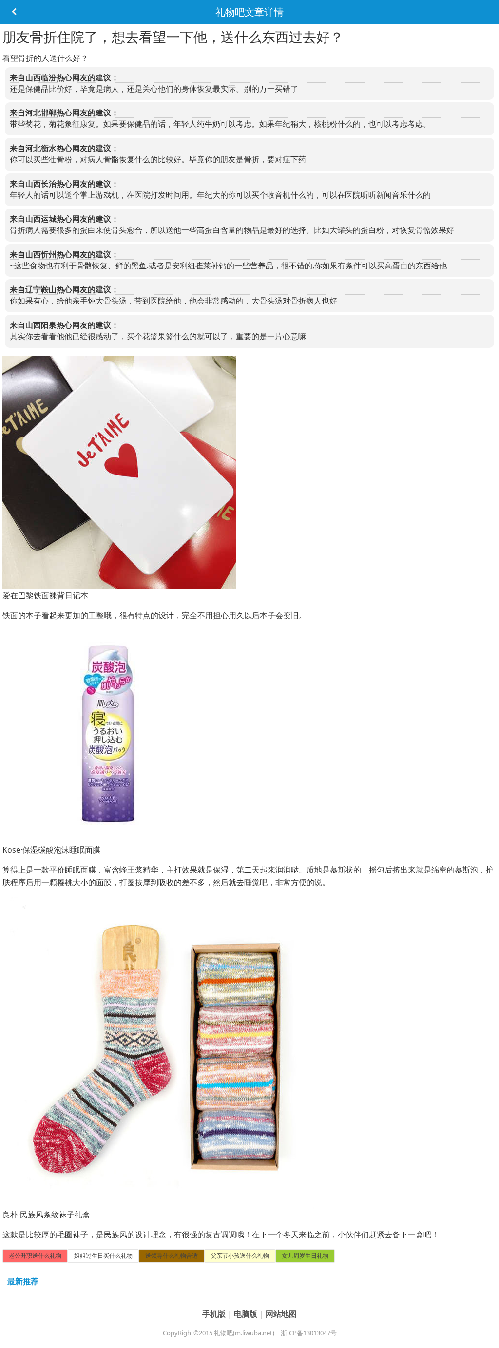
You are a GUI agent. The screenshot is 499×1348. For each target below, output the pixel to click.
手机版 (215, 1314)
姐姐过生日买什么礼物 (103, 1256)
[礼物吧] (13, 12)
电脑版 (246, 1314)
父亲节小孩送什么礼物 (240, 1256)
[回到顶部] (486, 1335)
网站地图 (281, 1314)
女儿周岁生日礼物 (305, 1256)
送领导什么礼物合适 (171, 1256)
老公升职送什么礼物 (35, 1256)
